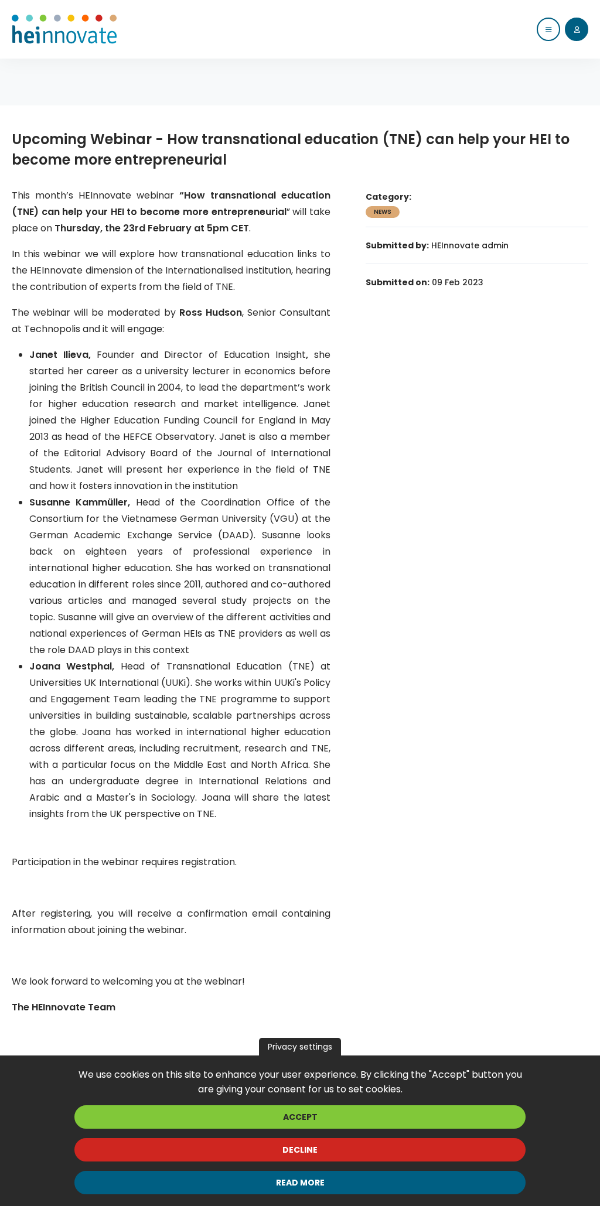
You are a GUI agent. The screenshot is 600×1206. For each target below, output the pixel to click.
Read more (300, 1182)
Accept (300, 1117)
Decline (300, 1150)
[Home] (64, 29)
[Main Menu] (548, 29)
